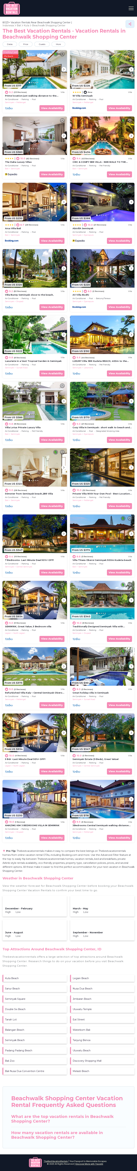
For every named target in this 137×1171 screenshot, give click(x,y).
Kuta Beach (12, 978)
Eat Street (79, 1019)
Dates (10, 44)
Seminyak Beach (15, 1040)
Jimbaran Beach (82, 998)
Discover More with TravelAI (89, 1164)
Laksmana (88, 367)
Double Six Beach (15, 1009)
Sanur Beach (12, 988)
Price (25, 44)
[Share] (129, 24)
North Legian (19, 633)
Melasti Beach (81, 1071)
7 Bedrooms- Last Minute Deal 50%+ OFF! (29, 560)
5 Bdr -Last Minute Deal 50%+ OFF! (25, 759)
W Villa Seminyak (83, 95)
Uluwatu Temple (82, 1009)
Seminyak (9, 102)
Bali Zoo (10, 1060)
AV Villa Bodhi (81, 294)
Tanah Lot (11, 1019)
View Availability (52, 108)
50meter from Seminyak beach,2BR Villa (29, 493)
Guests (42, 44)
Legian (8, 633)
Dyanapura (89, 235)
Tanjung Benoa (81, 1040)
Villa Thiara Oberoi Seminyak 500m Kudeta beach (102, 560)
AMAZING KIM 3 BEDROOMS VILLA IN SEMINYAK (32, 825)
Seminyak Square (15, 998)
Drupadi (19, 301)
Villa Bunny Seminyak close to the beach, (29, 294)
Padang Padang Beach (18, 1050)
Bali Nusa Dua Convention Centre (24, 1071)
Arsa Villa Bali (13, 228)
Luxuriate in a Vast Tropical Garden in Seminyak (33, 361)
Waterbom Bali (81, 1029)
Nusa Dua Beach (82, 988)
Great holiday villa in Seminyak (91, 692)
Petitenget (21, 102)
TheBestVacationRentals (56, 1161)
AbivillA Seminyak (83, 228)
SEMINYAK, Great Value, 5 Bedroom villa (28, 626)
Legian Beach (81, 978)
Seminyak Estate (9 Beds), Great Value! (96, 759)
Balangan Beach (14, 1029)
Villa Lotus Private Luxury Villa (23, 427)
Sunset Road (22, 367)
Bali (7, 168)
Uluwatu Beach (82, 1050)
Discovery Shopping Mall (87, 1060)
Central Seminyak (24, 567)
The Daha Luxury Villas (18, 162)
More (58, 44)
